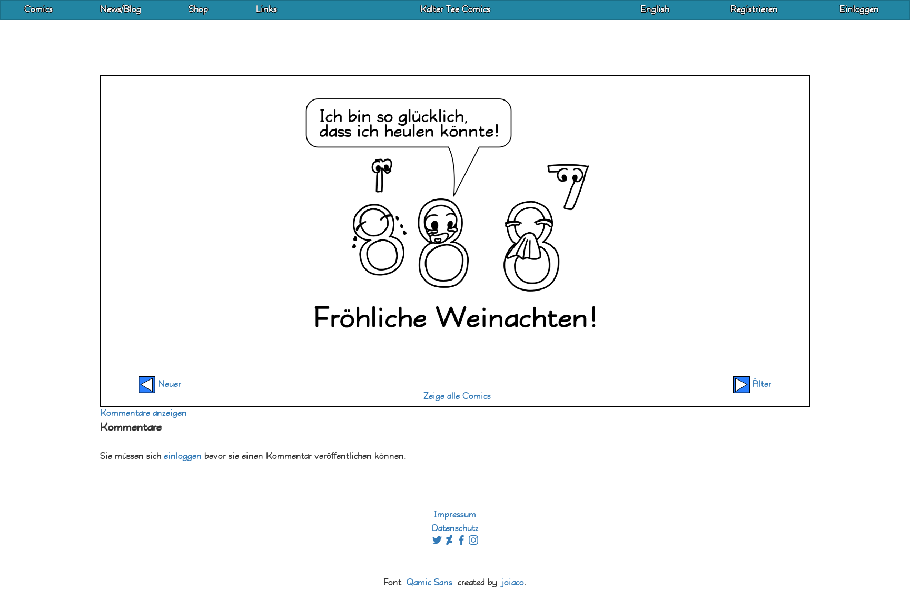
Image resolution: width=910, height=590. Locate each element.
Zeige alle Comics (457, 397)
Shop (198, 10)
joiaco (513, 583)
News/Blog (120, 10)
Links (266, 10)
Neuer (168, 384)
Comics (38, 10)
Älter (760, 384)
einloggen (183, 457)
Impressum (455, 515)
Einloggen (859, 10)
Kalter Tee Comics (455, 10)
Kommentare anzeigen (143, 413)
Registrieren (754, 10)
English (654, 10)
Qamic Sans (429, 583)
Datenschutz (455, 529)
